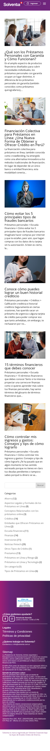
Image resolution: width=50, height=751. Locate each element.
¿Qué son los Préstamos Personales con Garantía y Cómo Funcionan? (24, 55)
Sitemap (7, 651)
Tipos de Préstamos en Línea (20, 571)
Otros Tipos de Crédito (16, 548)
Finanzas (9, 535)
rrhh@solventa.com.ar (21, 644)
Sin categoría (11, 566)
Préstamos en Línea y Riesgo (19, 557)
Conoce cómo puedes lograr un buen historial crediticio (23, 292)
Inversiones (11, 539)
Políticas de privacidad (16, 635)
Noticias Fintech (13, 544)
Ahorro (8, 498)
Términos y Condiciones (17, 631)
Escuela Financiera (14, 530)
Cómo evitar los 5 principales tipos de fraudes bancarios (20, 217)
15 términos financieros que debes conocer (24, 366)
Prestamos (10, 553)
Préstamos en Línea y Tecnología (22, 562)
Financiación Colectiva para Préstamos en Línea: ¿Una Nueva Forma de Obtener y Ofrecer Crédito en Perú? (24, 137)
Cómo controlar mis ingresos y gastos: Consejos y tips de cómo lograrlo (24, 441)
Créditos (9, 518)
